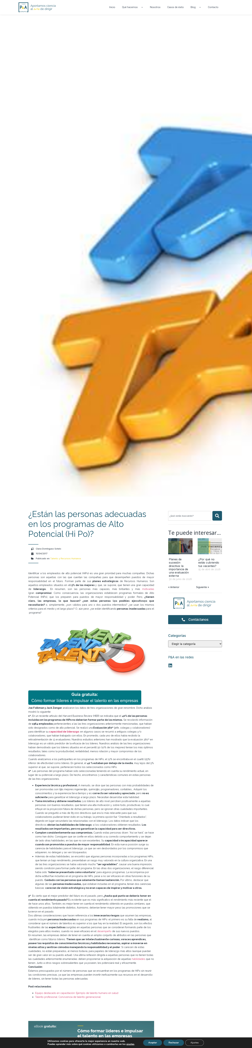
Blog (193, 7)
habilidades (138, 958)
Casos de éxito (175, 7)
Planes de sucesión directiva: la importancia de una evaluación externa (179, 567)
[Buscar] (217, 516)
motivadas (148, 589)
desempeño (104, 931)
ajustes (130, 1044)
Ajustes (194, 1042)
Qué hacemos (130, 7)
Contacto (213, 7)
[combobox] (189, 516)
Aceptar (152, 1042)
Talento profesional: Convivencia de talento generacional (68, 996)
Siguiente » (202, 587)
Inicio (112, 7)
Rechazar (174, 1042)
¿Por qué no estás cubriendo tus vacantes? (208, 562)
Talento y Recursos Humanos (65, 558)
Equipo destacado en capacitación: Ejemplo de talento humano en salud (76, 993)
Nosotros (155, 7)
